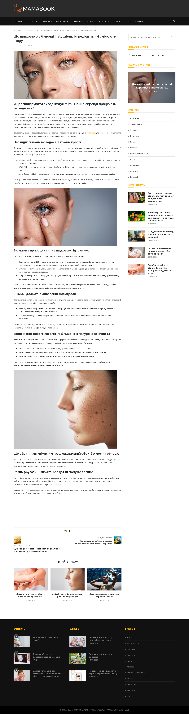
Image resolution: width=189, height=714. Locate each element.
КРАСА (117, 21)
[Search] (174, 21)
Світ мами (134, 165)
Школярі (134, 177)
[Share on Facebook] (69, 531)
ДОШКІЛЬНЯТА (62, 21)
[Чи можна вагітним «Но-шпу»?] (22, 641)
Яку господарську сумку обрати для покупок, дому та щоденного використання (161, 197)
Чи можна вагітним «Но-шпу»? (45, 638)
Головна (17, 30)
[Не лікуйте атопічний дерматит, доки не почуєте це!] (68, 579)
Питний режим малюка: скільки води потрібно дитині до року (160, 251)
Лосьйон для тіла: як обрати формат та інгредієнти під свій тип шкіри (160, 269)
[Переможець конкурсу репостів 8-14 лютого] (77, 641)
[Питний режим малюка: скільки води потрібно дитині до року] (136, 252)
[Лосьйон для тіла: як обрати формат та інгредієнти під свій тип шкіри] (31, 579)
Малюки (134, 147)
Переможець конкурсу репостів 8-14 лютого (100, 638)
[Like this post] (66, 531)
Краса (29, 30)
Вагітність (134, 118)
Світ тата (134, 171)
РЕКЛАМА (139, 21)
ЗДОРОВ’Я (33, 21)
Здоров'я (134, 130)
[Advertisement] (122, 8)
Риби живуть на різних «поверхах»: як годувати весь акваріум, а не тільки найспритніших (161, 216)
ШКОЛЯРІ (77, 21)
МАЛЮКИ (46, 21)
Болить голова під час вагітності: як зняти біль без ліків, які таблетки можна (47, 673)
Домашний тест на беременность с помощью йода (46, 657)
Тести (128, 21)
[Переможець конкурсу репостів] (77, 658)
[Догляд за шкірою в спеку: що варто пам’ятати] (104, 579)
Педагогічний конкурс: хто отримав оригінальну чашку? (103, 672)
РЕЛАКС (90, 21)
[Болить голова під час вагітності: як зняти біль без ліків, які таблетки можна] (22, 675)
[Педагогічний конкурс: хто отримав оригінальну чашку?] (77, 675)
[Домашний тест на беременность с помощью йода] (22, 658)
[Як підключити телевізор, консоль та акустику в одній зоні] (136, 236)
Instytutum (91, 133)
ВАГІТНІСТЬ (103, 21)
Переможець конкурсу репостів (100, 655)
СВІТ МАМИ (18, 21)
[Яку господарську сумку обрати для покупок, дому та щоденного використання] (136, 197)
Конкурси (134, 136)
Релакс (133, 159)
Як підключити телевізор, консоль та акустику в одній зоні (161, 234)
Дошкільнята (136, 124)
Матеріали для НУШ (139, 153)
